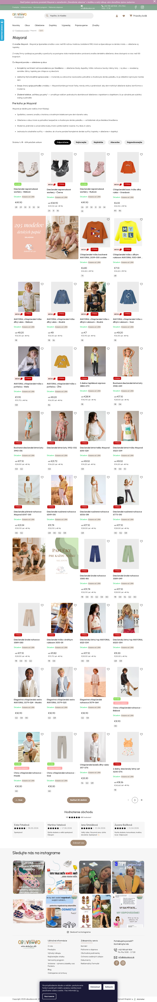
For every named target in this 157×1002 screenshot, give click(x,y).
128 (49, 533)
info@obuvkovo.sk (88, 8)
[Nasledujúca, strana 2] (135, 800)
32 (34, 207)
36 (58, 211)
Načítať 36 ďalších (78, 800)
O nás (50, 946)
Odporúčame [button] (62, 142)
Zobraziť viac (78, 843)
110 (125, 469)
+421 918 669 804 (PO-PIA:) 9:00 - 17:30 (114, 7)
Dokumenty (86, 960)
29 (21, 207)
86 (120, 211)
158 (16, 405)
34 (38, 207)
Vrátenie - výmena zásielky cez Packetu (61, 964)
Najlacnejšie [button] (81, 142)
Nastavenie (49, 996)
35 (82, 211)
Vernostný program (40, 7)
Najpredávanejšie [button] (134, 142)
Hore (20, 800)
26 (49, 211)
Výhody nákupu (54, 953)
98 (16, 340)
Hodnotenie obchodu (78, 812)
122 (21, 469)
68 (115, 276)
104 (16, 469)
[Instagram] (142, 7)
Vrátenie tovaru (26, 7)
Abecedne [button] (115, 142)
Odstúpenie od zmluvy (57, 973)
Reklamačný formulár (90, 963)
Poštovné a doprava (56, 7)
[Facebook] (136, 7)
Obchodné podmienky (90, 953)
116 (54, 340)
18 (141, 800)
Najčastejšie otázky (56, 956)
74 (82, 276)
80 (115, 211)
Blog (49, 969)
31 (29, 207)
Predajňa (15, 7)
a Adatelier (138, 999)
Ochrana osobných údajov (92, 956)
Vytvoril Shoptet (124, 999)
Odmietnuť (95, 987)
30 (25, 207)
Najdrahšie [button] (98, 142)
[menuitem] (16, 25)
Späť (41, 31)
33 (100, 207)
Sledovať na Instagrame (80, 932)
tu (78, 990)
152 (21, 533)
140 (16, 533)
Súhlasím (109, 987)
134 (120, 404)
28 (16, 207)
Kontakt (84, 946)
